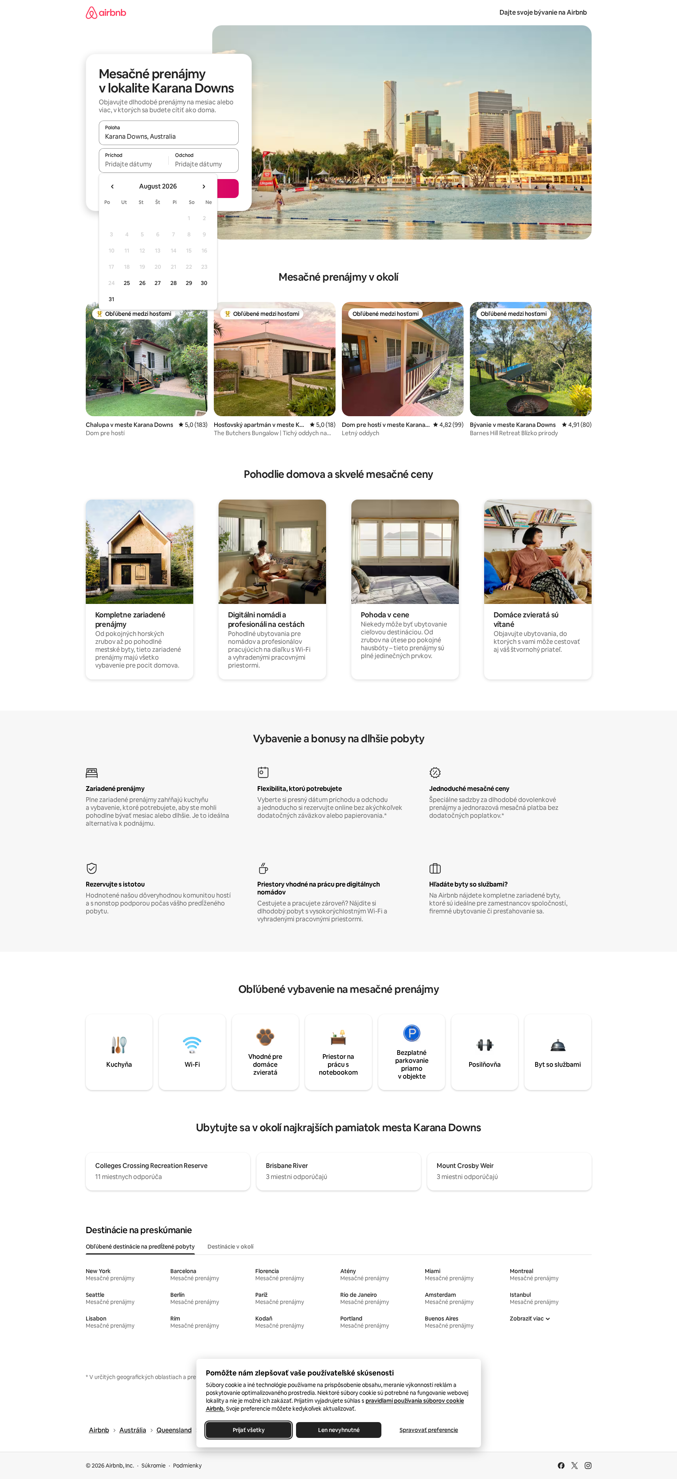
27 (158, 283)
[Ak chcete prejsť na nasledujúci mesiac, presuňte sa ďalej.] (203, 186)
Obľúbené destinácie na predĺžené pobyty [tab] (140, 1246)
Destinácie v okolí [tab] (230, 1246)
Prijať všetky (248, 1430)
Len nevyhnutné (338, 1430)
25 (127, 283)
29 (189, 283)
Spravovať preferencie (429, 1430)
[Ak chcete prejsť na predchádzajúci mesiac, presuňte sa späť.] (112, 186)
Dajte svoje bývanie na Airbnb (543, 12)
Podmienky (187, 1465)
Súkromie (153, 1465)
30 (204, 283)
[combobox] (168, 136)
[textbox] (133, 164)
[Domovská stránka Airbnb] (106, 12)
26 (142, 283)
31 (111, 299)
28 (173, 283)
